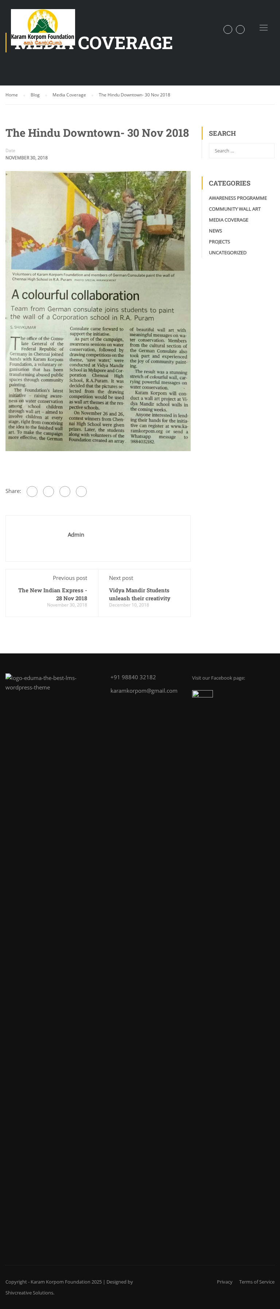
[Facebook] (32, 491)
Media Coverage (228, 219)
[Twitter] (64, 491)
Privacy (225, 1281)
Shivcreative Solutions (29, 1292)
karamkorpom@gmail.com (144, 690)
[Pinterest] (81, 491)
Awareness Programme (238, 198)
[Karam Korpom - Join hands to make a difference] (45, 31)
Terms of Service (257, 1281)
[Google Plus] (48, 491)
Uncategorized (227, 252)
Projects (219, 241)
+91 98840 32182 (133, 677)
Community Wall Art (235, 209)
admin (76, 534)
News (215, 230)
